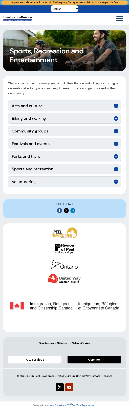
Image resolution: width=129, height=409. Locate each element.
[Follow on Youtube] (69, 387)
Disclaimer (46, 343)
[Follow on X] (60, 387)
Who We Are (81, 343)
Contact (94, 360)
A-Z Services (35, 360)
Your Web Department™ (57, 405)
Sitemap (63, 343)
